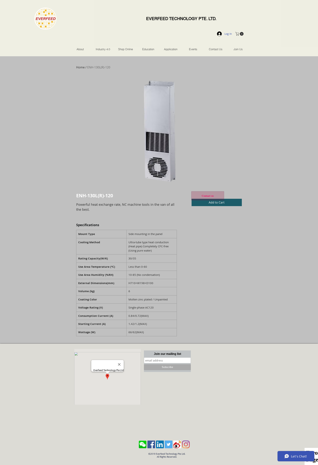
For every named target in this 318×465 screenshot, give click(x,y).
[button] (239, 34)
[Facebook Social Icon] (151, 444)
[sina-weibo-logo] (177, 444)
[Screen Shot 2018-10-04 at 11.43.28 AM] (142, 444)
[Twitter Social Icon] (168, 444)
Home (80, 67)
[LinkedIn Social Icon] (160, 444)
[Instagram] (186, 444)
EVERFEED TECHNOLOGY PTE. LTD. (181, 18)
